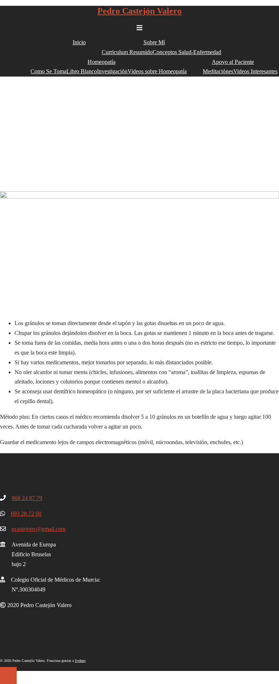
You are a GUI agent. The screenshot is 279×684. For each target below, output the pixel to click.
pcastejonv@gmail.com (38, 529)
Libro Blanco (81, 71)
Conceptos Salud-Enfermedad (187, 52)
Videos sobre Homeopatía (157, 71)
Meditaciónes (218, 71)
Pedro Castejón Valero (139, 11)
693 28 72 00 (26, 514)
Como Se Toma (48, 71)
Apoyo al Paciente (233, 62)
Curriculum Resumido (127, 52)
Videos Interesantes (255, 71)
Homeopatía (102, 62)
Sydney (80, 661)
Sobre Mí (154, 42)
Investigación (112, 71)
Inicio (79, 42)
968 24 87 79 (27, 498)
